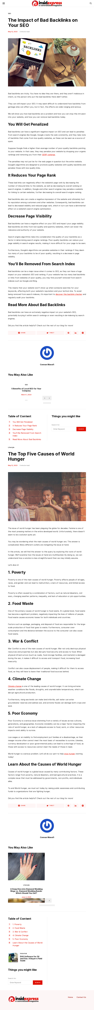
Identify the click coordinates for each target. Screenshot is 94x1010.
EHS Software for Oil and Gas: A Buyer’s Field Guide (31, 958)
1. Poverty (17, 924)
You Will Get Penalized (22, 422)
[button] (45, 403)
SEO (9, 13)
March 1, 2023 (26, 395)
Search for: (56, 425)
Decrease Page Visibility (23, 429)
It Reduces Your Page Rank (25, 425)
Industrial (23, 953)
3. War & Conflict (20, 932)
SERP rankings (48, 155)
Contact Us (81, 997)
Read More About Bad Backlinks (27, 439)
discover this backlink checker (69, 294)
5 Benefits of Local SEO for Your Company (26, 389)
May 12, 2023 (12, 31)
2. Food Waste (19, 928)
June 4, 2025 (26, 897)
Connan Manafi (47, 364)
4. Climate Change (20, 935)
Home (70, 997)
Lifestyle (11, 447)
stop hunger (69, 754)
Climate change (15, 686)
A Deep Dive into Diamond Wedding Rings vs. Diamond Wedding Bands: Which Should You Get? (26, 891)
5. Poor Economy (20, 939)
